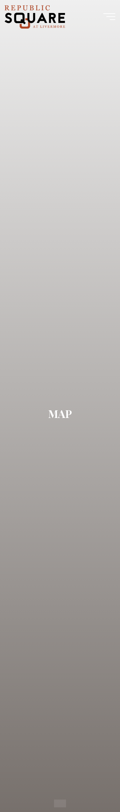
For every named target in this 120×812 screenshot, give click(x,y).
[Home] (60, 804)
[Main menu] (109, 16)
